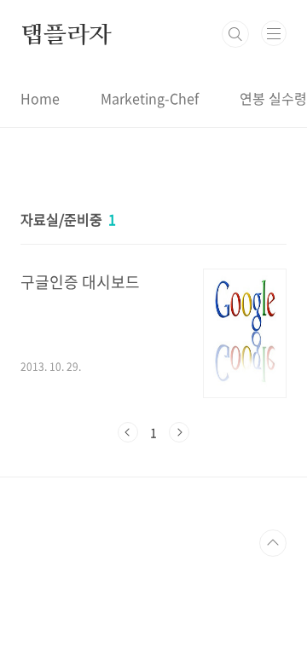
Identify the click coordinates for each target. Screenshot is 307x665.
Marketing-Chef (150, 98)
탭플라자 (66, 34)
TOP (273, 543)
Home (40, 98)
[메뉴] (274, 33)
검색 (235, 34)
